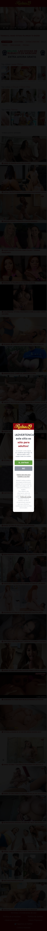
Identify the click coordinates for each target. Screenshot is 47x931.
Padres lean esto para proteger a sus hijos (23, 475)
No (23, 468)
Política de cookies (25, 497)
